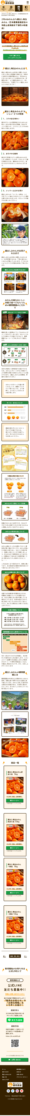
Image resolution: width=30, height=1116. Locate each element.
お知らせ (19, 1072)
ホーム (3, 12)
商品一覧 (19, 9)
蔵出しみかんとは (11, 9)
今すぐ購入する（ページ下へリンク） (14, 56)
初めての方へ (3, 9)
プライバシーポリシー (22, 1077)
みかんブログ (26, 9)
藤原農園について (21, 1069)
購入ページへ (14, 800)
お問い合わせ (15, 1060)
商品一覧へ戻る (15, 956)
